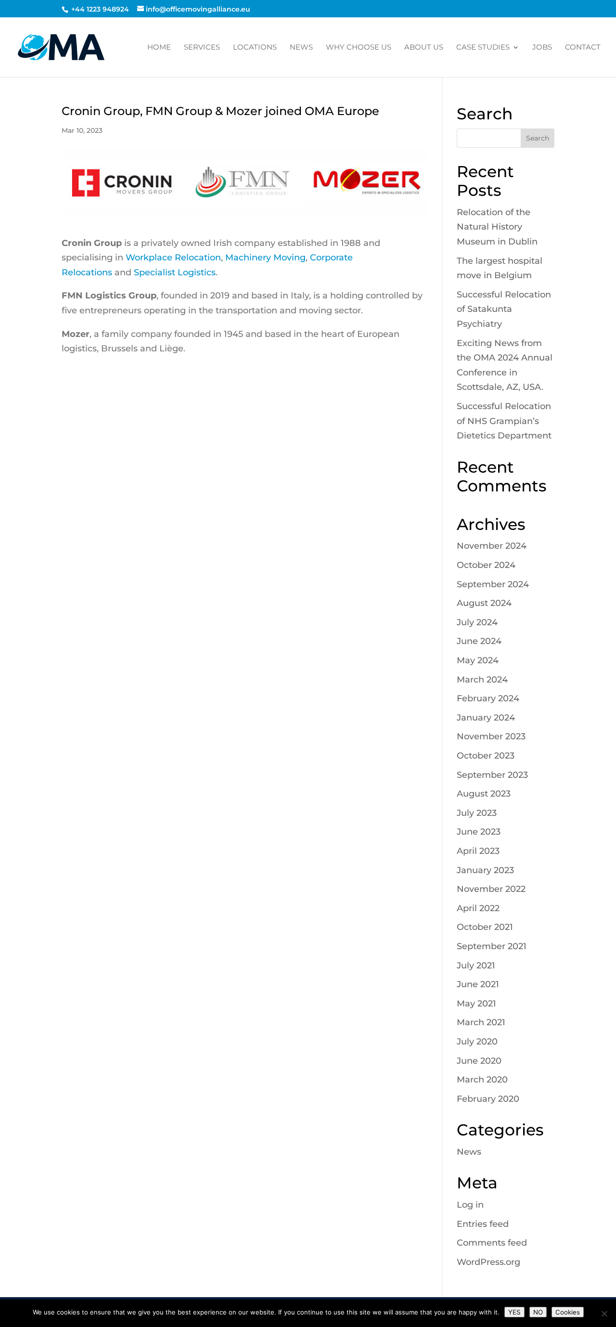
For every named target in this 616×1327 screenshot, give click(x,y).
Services (202, 48)
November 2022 (491, 889)
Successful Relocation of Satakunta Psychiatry (504, 309)
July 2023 (477, 813)
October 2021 (485, 927)
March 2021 (481, 1022)
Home (159, 48)
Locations (255, 48)
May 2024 (478, 660)
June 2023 (478, 831)
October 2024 (486, 565)
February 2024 (488, 698)
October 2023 (485, 755)
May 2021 (476, 1003)
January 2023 (485, 870)
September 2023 (492, 775)
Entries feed (483, 1224)
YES (514, 1312)
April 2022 (478, 908)
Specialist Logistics (175, 272)
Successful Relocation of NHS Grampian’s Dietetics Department (504, 421)
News (301, 48)
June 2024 (479, 641)
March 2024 (482, 679)
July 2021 (476, 965)
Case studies (483, 48)
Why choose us (358, 48)
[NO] (604, 1313)
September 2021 (491, 946)
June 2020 (479, 1061)
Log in (470, 1204)
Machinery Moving (265, 257)
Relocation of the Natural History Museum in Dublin (497, 227)
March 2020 (482, 1079)
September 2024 (493, 584)
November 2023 (491, 736)
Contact (583, 48)
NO (538, 1312)
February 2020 (488, 1099)
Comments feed (492, 1242)
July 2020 (477, 1041)
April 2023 (478, 851)
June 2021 (478, 984)
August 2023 (484, 793)
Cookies (567, 1312)
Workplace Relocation (173, 257)
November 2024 (491, 546)
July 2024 (477, 622)
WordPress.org (488, 1262)
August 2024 (484, 603)
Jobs (542, 48)
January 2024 (486, 717)
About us (423, 48)
